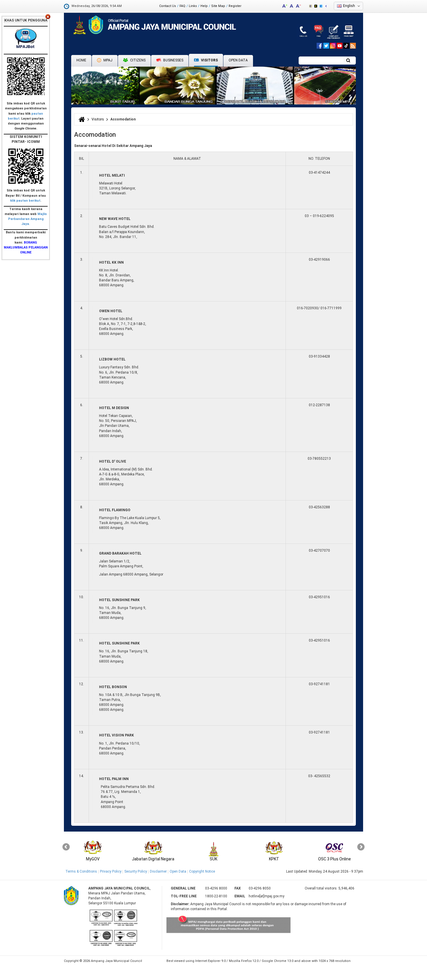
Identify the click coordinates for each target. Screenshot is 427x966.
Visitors (209, 60)
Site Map (218, 6)
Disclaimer (158, 871)
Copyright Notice (202, 871)
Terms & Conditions (81, 871)
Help (204, 6)
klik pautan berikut (25, 201)
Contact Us (167, 6)
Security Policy (135, 871)
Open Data (238, 60)
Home (81, 60)
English (349, 6)
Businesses (172, 60)
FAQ (182, 6)
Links (193, 6)
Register (235, 6)
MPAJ (107, 60)
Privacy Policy (110, 871)
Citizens (137, 60)
